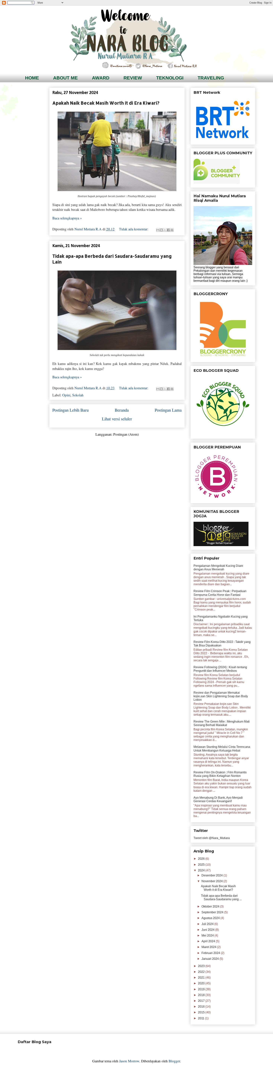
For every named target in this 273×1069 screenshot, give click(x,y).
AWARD (100, 77)
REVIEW (133, 77)
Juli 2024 (208, 924)
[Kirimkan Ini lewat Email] (158, 230)
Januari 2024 (211, 958)
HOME (32, 77)
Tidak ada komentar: (134, 229)
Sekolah (78, 395)
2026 (201, 858)
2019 (201, 989)
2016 (201, 1006)
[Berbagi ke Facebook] (168, 230)
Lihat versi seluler (117, 418)
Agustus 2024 (211, 918)
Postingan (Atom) (126, 434)
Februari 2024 (211, 953)
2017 (201, 1000)
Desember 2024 (212, 875)
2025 (201, 864)
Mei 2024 (208, 935)
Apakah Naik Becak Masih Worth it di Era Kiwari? (105, 103)
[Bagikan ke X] (165, 230)
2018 (201, 995)
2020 (201, 983)
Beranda (122, 410)
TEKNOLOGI (169, 77)
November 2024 (212, 881)
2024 (201, 870)
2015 (201, 1012)
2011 (201, 1018)
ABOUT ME (65, 77)
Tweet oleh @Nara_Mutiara (212, 838)
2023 (201, 966)
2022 (201, 971)
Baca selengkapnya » (67, 218)
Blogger (174, 1061)
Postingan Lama (168, 410)
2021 (201, 977)
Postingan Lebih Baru (70, 410)
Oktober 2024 (211, 906)
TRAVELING (211, 77)
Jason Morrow (129, 1061)
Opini (66, 395)
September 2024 (213, 912)
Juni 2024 (208, 929)
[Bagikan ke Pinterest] (172, 230)
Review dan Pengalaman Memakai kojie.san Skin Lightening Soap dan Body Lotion (221, 696)
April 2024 (209, 941)
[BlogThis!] (161, 230)
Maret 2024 (209, 947)
